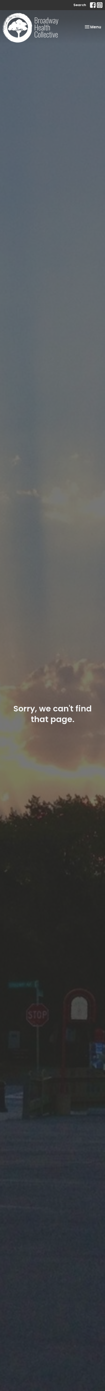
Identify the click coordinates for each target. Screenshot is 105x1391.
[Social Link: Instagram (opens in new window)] (99, 5)
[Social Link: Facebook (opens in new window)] (93, 5)
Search (79, 5)
